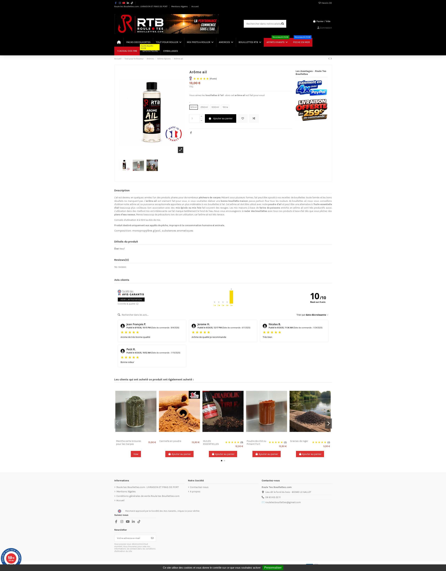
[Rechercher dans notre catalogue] (282, 24)
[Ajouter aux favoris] (243, 118)
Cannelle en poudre (170, 441)
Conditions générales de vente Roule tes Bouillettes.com (147, 496)
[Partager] (191, 132)
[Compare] (135, 436)
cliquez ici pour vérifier (188, 511)
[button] (221, 460)
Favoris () (326, 3)
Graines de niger (299, 441)
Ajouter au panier (223, 118)
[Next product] (331, 58)
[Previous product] (329, 58)
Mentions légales (179, 6)
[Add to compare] (254, 118)
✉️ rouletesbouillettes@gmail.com (281, 502)
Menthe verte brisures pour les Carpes (128, 442)
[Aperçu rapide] (140, 436)
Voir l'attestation (131, 299)
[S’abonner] (152, 538)
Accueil (195, 6)
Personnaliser (273, 567)
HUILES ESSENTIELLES (211, 442)
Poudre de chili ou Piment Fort (256, 442)
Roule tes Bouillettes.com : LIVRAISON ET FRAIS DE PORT (141, 6)
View (135, 454)
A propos (195, 491)
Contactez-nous (199, 487)
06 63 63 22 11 (272, 497)
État (116, 248)
